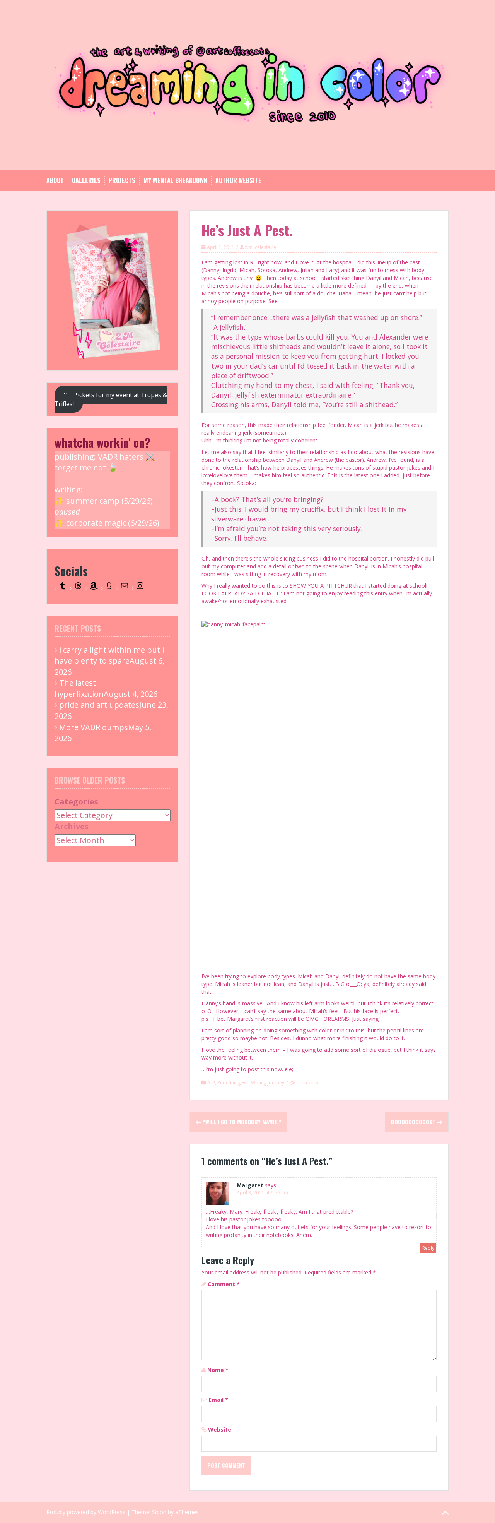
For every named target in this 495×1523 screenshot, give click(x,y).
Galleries (86, 180)
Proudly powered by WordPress (85, 1512)
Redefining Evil (233, 1082)
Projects (122, 180)
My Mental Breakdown (175, 180)
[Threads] (78, 588)
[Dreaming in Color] (247, 89)
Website (219, 1429)
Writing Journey (267, 1082)
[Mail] (124, 588)
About (55, 180)
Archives (72, 826)
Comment (224, 1284)
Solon (159, 1512)
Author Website (238, 180)
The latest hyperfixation (79, 688)
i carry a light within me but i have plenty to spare (109, 655)
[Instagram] (140, 588)
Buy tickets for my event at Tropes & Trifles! (111, 399)
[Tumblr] (62, 588)
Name (218, 1370)
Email (218, 1399)
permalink (307, 1082)
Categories (76, 801)
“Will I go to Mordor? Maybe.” (241, 1122)
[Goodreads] (109, 588)
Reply (428, 1248)
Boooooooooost (414, 1122)
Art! (211, 1082)
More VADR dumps (93, 727)
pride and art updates (99, 705)
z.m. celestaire (260, 247)
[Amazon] (93, 588)
